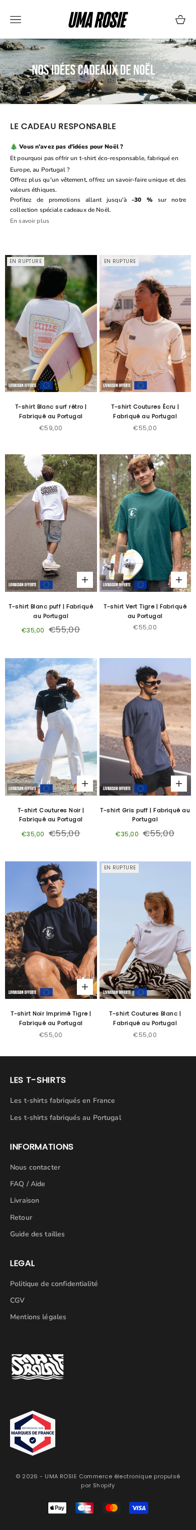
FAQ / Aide (27, 1184)
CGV (17, 1300)
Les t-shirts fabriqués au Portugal (65, 1117)
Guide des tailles (37, 1234)
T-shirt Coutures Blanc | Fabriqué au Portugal (145, 1018)
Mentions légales (38, 1317)
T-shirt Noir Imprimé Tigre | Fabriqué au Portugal (51, 1018)
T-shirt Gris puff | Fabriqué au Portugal (145, 815)
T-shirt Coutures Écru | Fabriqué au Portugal (145, 411)
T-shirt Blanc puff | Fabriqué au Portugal (51, 611)
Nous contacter (35, 1167)
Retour (21, 1217)
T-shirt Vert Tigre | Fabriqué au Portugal (145, 611)
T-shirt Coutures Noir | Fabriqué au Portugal (51, 815)
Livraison (24, 1200)
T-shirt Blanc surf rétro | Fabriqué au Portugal (50, 411)
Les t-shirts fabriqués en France (62, 1100)
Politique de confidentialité (54, 1284)
